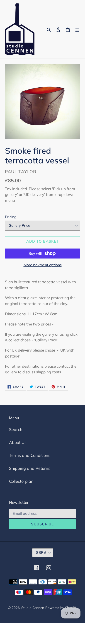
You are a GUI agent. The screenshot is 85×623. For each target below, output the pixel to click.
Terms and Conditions (29, 455)
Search (15, 429)
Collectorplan (21, 481)
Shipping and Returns (29, 468)
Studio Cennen (32, 608)
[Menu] (77, 29)
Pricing (11, 216)
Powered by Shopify (61, 608)
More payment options (43, 265)
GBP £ (41, 552)
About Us (18, 442)
